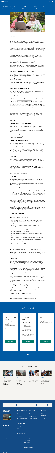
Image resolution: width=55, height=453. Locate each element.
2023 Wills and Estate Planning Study (17, 298)
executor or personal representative (24, 100)
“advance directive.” (23, 173)
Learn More (12, 341)
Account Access (32, 413)
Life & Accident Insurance (22, 418)
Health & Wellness (20, 421)
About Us (44, 405)
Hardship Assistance (21, 433)
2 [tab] (28, 354)
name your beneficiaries (35, 207)
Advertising (22, 438)
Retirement (19, 416)
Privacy (5, 438)
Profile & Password (33, 418)
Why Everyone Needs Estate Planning (23, 293)
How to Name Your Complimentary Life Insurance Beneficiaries (29, 208)
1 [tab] (27, 354)
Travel (18, 428)
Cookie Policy (27, 440)
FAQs (42, 413)
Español (10, 438)
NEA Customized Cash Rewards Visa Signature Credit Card (8, 423)
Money (18, 413)
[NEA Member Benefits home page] (7, 411)
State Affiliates (35, 438)
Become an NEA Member (45, 438)
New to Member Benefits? (28, 405)
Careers (16, 438)
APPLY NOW (6, 425)
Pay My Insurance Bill (33, 421)
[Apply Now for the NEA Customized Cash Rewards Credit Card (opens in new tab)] (9, 417)
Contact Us (43, 415)
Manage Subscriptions (33, 416)
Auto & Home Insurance (22, 423)
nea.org (28, 438)
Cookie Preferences (27, 442)
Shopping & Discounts (21, 426)
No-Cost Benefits (10, 405)
